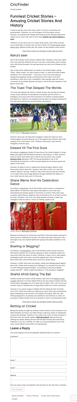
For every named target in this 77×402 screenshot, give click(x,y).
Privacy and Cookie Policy (50, 396)
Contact (14, 399)
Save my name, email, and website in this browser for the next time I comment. (38, 385)
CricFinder (19, 4)
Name (13, 360)
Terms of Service (32, 396)
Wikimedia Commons (29, 133)
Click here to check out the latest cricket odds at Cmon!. (42, 51)
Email (12, 368)
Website (13, 375)
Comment (14, 336)
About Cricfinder (18, 396)
